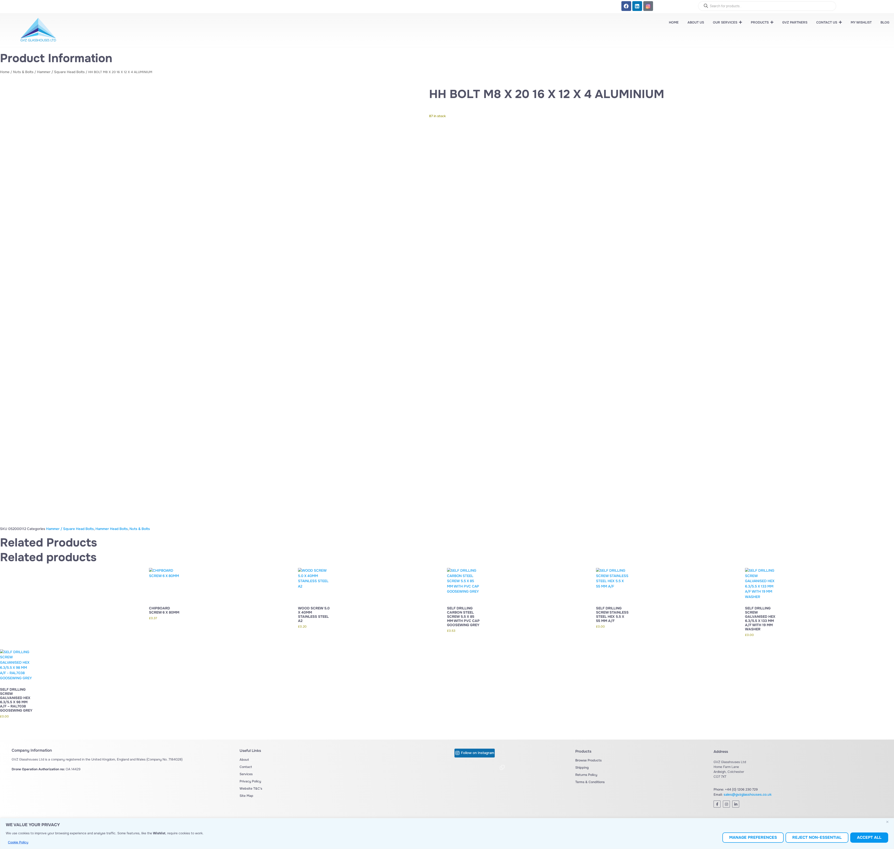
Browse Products (588, 760)
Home (5, 72)
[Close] (889, 822)
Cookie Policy (18, 842)
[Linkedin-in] (735, 804)
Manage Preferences (753, 837)
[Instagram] (726, 804)
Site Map (246, 796)
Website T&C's (251, 788)
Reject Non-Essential (817, 837)
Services (246, 774)
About (244, 759)
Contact (246, 767)
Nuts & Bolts (23, 72)
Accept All (869, 837)
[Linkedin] (637, 6)
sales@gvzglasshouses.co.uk (748, 794)
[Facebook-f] (717, 804)
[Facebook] (626, 6)
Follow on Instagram (477, 753)
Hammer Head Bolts (111, 528)
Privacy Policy (250, 781)
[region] (447, 833)
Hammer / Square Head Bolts (61, 72)
